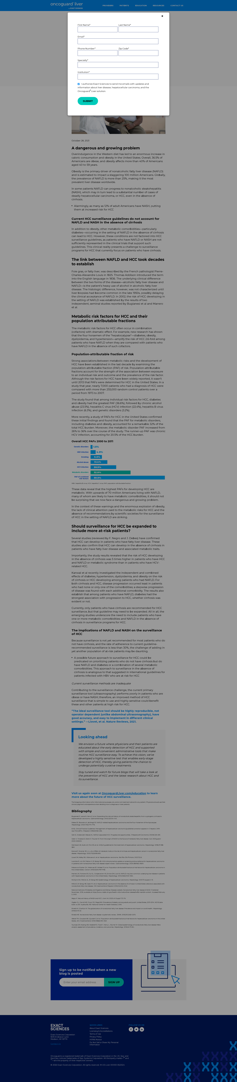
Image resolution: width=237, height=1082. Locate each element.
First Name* (84, 25)
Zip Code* (123, 48)
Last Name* (124, 25)
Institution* (84, 72)
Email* (81, 36)
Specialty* (83, 60)
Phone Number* (87, 48)
